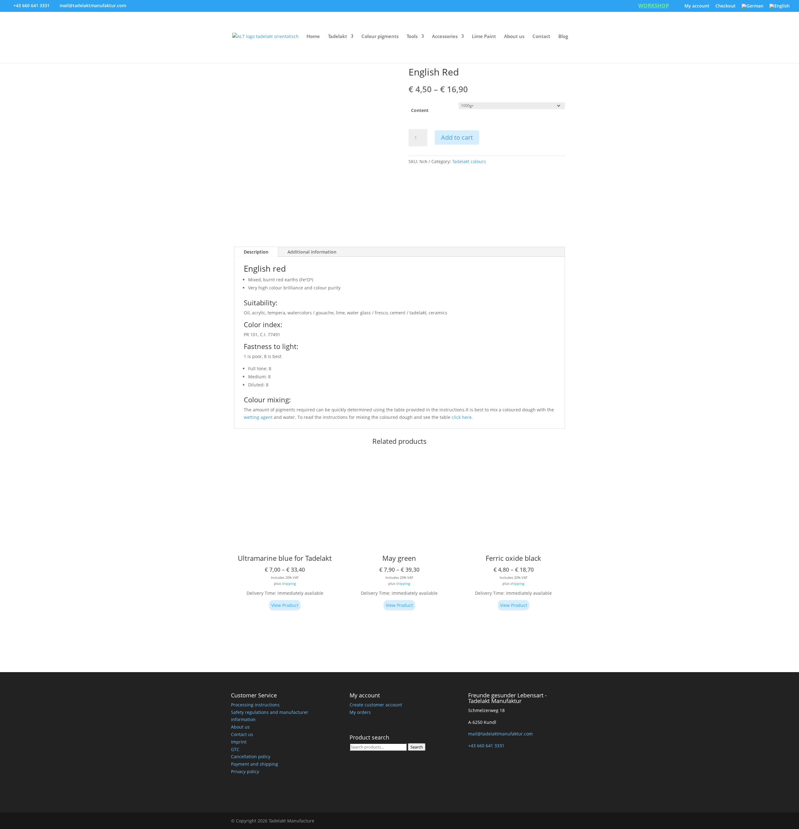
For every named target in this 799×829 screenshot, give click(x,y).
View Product (284, 605)
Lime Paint (484, 36)
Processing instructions (255, 704)
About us (514, 36)
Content (420, 110)
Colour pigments (380, 36)
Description (256, 252)
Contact (541, 36)
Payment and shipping (254, 764)
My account (696, 6)
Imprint (239, 741)
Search (416, 746)
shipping (289, 583)
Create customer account (376, 704)
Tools (412, 36)
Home (313, 36)
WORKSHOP (653, 6)
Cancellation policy (250, 756)
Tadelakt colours (469, 161)
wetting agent (258, 417)
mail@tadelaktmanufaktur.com (500, 734)
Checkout (725, 6)
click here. (462, 417)
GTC (235, 749)
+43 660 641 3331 (31, 5)
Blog (563, 36)
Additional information (311, 252)
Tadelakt (337, 36)
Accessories (445, 36)
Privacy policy (245, 771)
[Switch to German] (752, 8)
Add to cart (457, 137)
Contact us (242, 734)
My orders (360, 712)
